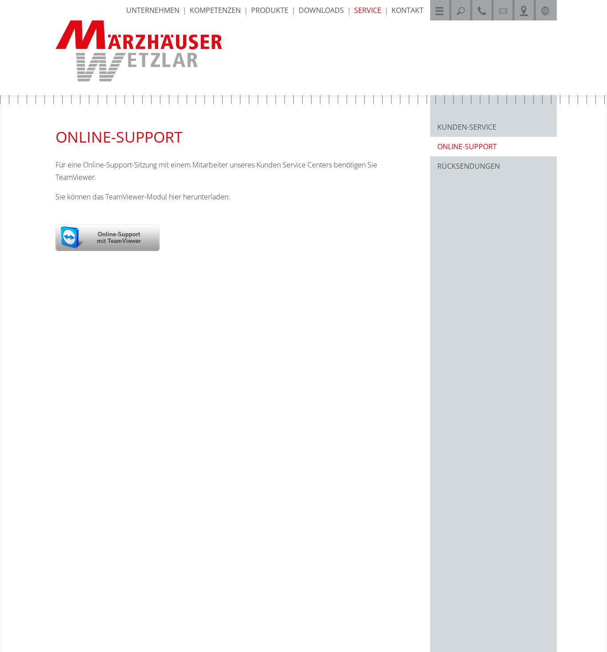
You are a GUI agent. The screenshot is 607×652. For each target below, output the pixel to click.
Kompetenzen (215, 10)
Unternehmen (153, 10)
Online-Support (467, 146)
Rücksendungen (468, 166)
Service (367, 10)
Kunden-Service (466, 127)
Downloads (321, 10)
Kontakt (407, 10)
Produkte (269, 10)
